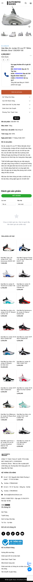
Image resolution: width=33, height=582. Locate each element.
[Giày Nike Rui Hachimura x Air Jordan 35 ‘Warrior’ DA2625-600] (24, 299)
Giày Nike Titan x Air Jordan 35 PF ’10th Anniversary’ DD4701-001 (8, 258)
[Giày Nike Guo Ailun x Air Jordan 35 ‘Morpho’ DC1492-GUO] (8, 351)
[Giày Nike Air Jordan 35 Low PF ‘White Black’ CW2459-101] (24, 273)
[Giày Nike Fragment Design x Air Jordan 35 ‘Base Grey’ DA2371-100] (24, 247)
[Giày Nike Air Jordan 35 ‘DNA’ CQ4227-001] (24, 351)
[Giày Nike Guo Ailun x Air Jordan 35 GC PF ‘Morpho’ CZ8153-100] (8, 299)
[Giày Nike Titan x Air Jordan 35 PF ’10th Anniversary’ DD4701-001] (8, 247)
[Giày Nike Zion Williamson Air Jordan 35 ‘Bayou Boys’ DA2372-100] (8, 403)
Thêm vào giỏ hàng (16, 91)
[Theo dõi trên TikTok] (13, 533)
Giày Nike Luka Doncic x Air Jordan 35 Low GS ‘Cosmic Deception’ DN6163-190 (7, 442)
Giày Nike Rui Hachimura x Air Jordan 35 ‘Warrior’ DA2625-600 (24, 311)
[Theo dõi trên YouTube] (22, 533)
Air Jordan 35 (5, 45)
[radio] (3, 59)
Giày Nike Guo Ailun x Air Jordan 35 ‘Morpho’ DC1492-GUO (8, 362)
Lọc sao (3, 200)
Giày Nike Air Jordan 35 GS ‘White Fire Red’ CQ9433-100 (24, 389)
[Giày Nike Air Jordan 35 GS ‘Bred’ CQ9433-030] (8, 326)
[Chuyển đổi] (29, 96)
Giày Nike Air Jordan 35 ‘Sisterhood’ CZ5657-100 (8, 284)
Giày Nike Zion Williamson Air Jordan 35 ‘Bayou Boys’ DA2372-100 (8, 415)
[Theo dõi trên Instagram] (8, 533)
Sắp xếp (19, 200)
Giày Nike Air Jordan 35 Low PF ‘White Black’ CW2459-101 (23, 285)
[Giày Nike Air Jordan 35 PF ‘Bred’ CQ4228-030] (24, 326)
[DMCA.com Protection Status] (5, 504)
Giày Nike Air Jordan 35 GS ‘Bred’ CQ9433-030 (8, 337)
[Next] (28, 16)
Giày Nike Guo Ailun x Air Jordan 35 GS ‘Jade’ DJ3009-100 (24, 415)
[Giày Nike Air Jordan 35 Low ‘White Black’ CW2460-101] (24, 430)
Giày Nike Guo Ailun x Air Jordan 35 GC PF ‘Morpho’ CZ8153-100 (8, 311)
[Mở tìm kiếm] (25, 3)
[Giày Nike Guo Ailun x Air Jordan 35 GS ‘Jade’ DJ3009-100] (24, 403)
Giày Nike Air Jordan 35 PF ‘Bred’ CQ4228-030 (24, 337)
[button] (2, 3)
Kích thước (5, 56)
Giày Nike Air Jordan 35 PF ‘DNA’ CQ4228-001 (8, 388)
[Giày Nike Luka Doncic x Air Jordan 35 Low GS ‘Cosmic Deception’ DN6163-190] (8, 430)
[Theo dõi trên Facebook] (3, 533)
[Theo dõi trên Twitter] (17, 533)
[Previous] (4, 16)
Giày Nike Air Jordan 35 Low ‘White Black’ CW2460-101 (23, 441)
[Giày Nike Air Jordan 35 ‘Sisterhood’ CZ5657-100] (8, 273)
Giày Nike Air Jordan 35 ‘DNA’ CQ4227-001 (23, 362)
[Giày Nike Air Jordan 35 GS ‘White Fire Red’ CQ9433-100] (24, 377)
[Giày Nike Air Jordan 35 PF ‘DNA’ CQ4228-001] (8, 377)
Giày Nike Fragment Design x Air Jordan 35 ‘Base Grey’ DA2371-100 (24, 258)
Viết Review (16, 195)
